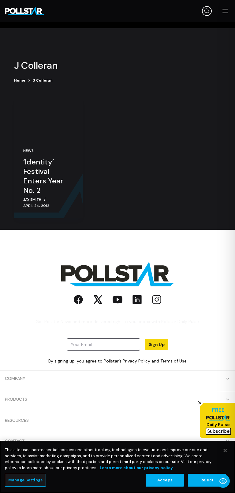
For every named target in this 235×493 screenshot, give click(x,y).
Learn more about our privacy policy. (136, 467)
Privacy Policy (136, 361)
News (28, 150)
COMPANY (15, 378)
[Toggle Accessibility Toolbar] (223, 481)
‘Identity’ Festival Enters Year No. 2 (43, 176)
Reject (207, 480)
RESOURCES (17, 420)
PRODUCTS (16, 399)
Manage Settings (25, 480)
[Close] (225, 450)
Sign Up (157, 344)
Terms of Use (173, 361)
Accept (164, 480)
